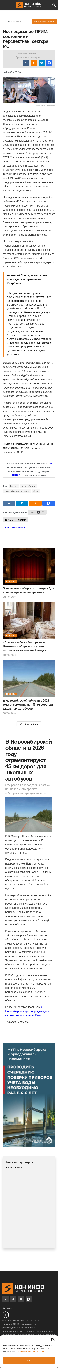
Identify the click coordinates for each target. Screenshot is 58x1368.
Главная (6, 21)
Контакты (7, 1307)
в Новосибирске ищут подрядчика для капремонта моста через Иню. (27, 1011)
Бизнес (14, 486)
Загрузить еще (29, 723)
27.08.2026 (10, 596)
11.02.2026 (22, 53)
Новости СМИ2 (14, 1167)
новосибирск (28, 486)
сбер (35, 490)
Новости (17, 21)
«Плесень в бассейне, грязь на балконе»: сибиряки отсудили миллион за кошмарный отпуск (24, 646)
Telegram (15, 474)
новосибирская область (17, 490)
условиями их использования (31, 1351)
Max (50, 463)
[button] (53, 1339)
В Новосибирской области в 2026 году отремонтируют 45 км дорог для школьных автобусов (29, 704)
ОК (29, 1360)
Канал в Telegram (16, 519)
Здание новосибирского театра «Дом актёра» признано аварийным (28, 590)
